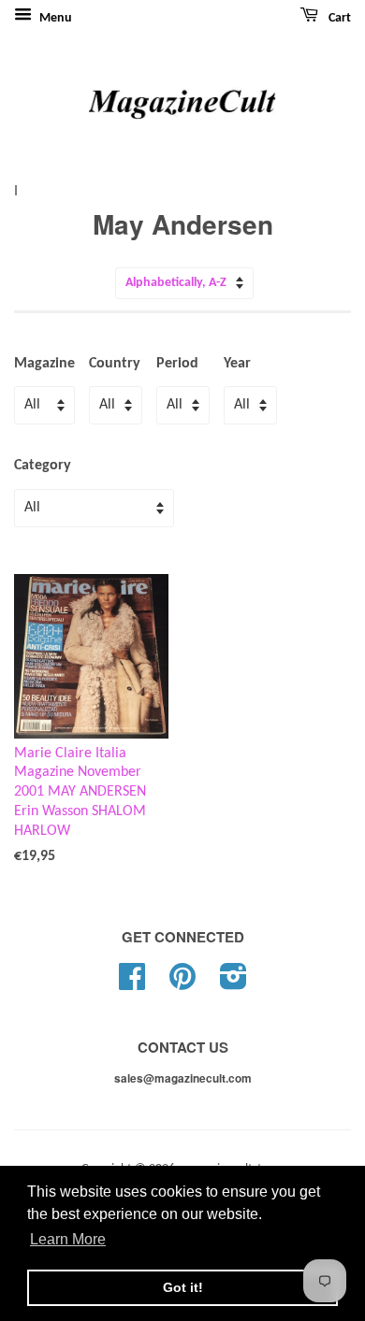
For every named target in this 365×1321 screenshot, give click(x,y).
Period (177, 363)
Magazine (44, 363)
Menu (54, 18)
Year (237, 363)
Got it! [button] (183, 1287)
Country (114, 363)
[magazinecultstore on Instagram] (233, 984)
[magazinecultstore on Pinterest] (182, 984)
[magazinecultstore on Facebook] (132, 984)
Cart (338, 18)
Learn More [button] (68, 1239)
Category (42, 465)
